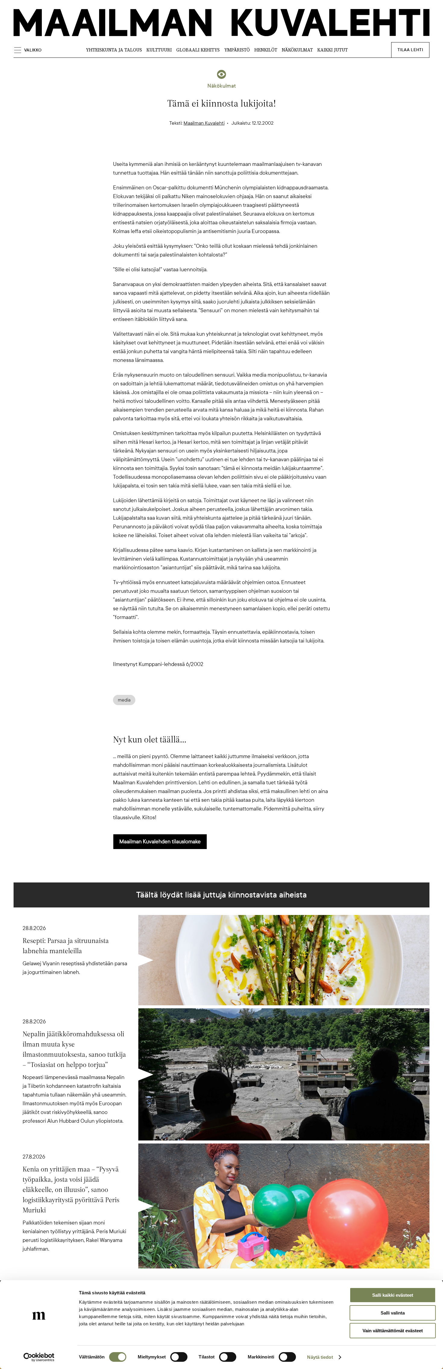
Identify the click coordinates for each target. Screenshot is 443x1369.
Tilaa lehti (410, 50)
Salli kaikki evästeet (392, 1295)
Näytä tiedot (320, 1357)
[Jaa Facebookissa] (231, 149)
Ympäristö (237, 50)
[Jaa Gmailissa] (211, 149)
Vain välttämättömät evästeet (393, 1330)
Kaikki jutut (332, 50)
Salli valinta (393, 1312)
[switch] (178, 1357)
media (124, 700)
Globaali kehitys (198, 50)
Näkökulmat (297, 50)
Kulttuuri (159, 50)
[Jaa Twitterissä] (192, 149)
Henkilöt (265, 50)
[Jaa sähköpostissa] (250, 149)
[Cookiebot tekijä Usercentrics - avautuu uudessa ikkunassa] (39, 1357)
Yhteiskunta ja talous (114, 50)
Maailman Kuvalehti (204, 123)
